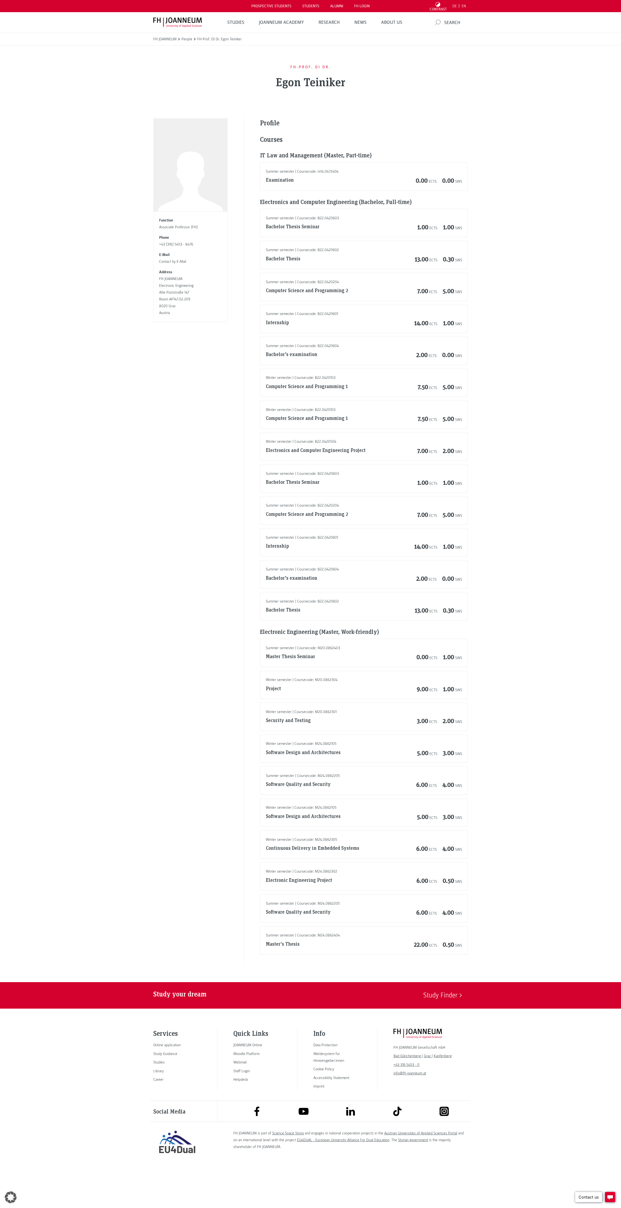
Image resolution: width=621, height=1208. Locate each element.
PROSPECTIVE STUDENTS (271, 6)
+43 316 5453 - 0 (406, 1064)
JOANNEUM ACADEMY (281, 22)
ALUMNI (336, 6)
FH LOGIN (362, 6)
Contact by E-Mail (172, 261)
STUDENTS (310, 6)
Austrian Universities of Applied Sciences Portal (420, 1133)
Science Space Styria (288, 1133)
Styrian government (413, 1140)
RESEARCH (329, 22)
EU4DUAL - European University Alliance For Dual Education (343, 1140)
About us (391, 22)
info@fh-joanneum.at (409, 1073)
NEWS (360, 22)
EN (464, 6)
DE (454, 6)
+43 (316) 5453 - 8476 (176, 244)
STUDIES (235, 22)
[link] (177, 1045)
